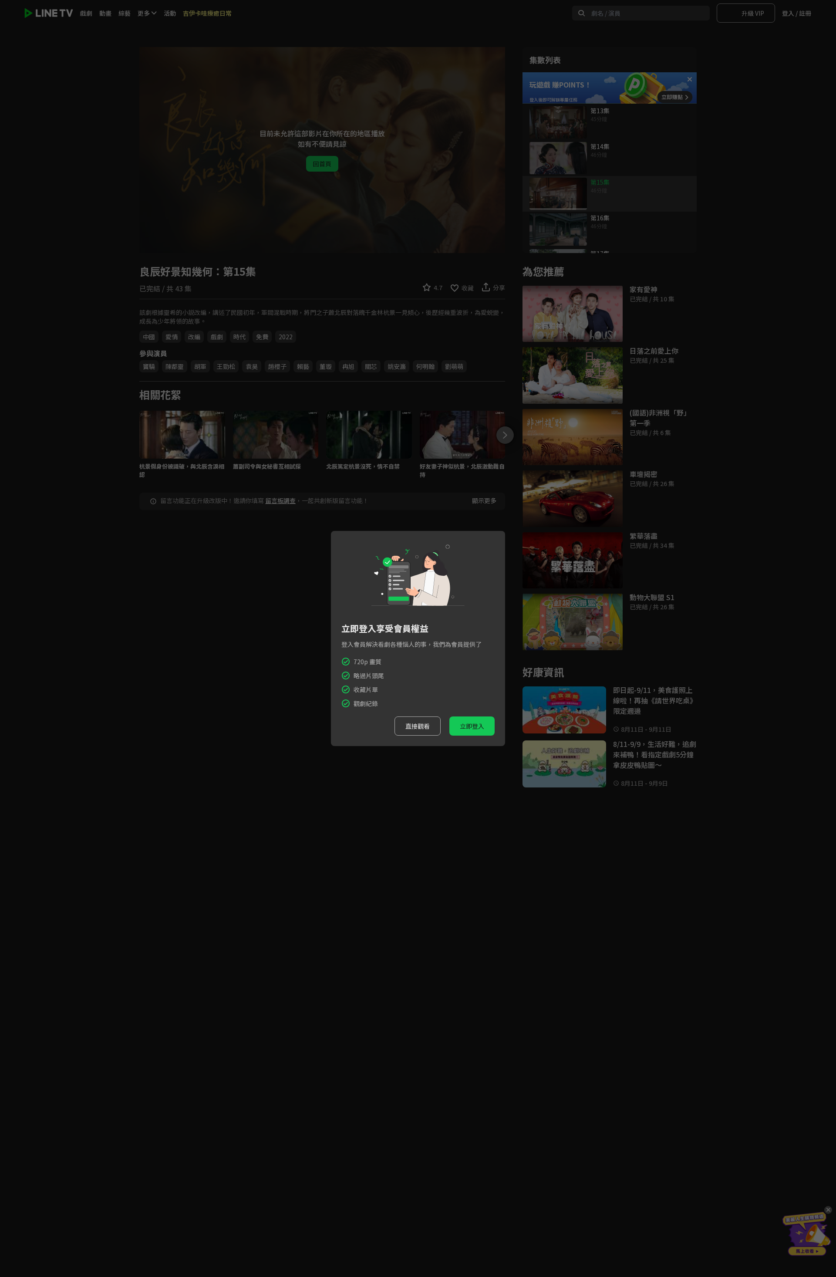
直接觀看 (417, 726)
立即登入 (472, 726)
